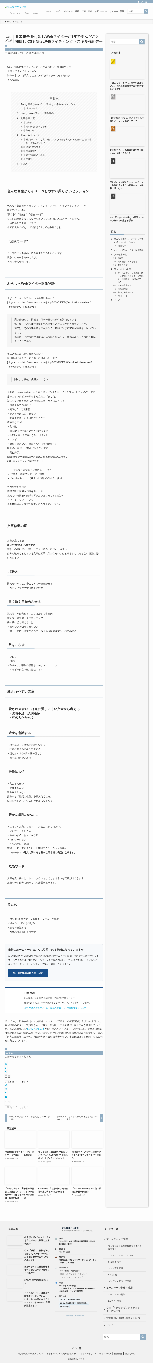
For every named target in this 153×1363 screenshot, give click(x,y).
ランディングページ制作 (119, 1281)
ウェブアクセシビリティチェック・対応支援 (123, 1309)
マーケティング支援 (117, 1239)
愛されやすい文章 (30, 135)
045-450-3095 (64, 1252)
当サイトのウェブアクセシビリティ (62, 1354)
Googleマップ (80, 1315)
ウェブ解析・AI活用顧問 (69, 1271)
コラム (9, 49)
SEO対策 (112, 1274)
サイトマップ (105, 1354)
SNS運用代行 (114, 1262)
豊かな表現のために (35, 155)
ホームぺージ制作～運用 (119, 1287)
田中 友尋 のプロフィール (36, 1008)
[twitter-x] (142, 1)
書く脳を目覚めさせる (36, 126)
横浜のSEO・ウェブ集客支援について (68, 1008)
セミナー (111, 1325)
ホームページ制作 (116, 1294)
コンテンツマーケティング (120, 1255)
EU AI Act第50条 (36, 1029)
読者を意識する (33, 147)
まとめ (24, 163)
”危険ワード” (32, 108)
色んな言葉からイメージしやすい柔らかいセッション (49, 104)
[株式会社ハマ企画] (15, 9)
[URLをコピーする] (7, 1077)
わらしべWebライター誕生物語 (37, 113)
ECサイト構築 (114, 1301)
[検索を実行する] (146, 11)
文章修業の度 (27, 118)
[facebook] (138, 1)
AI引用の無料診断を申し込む (28, 973)
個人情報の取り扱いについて (31, 1354)
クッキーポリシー (88, 1354)
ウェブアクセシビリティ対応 (71, 1277)
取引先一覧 (130, 1354)
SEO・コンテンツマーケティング (73, 1274)
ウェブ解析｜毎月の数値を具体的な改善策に (125, 1247)
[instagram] (146, 1)
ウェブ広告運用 (115, 1268)
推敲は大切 (31, 151)
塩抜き (29, 122)
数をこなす (31, 130)
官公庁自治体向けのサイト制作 (123, 1318)
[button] (6, 1060)
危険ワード (31, 159)
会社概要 (69, 1315)
